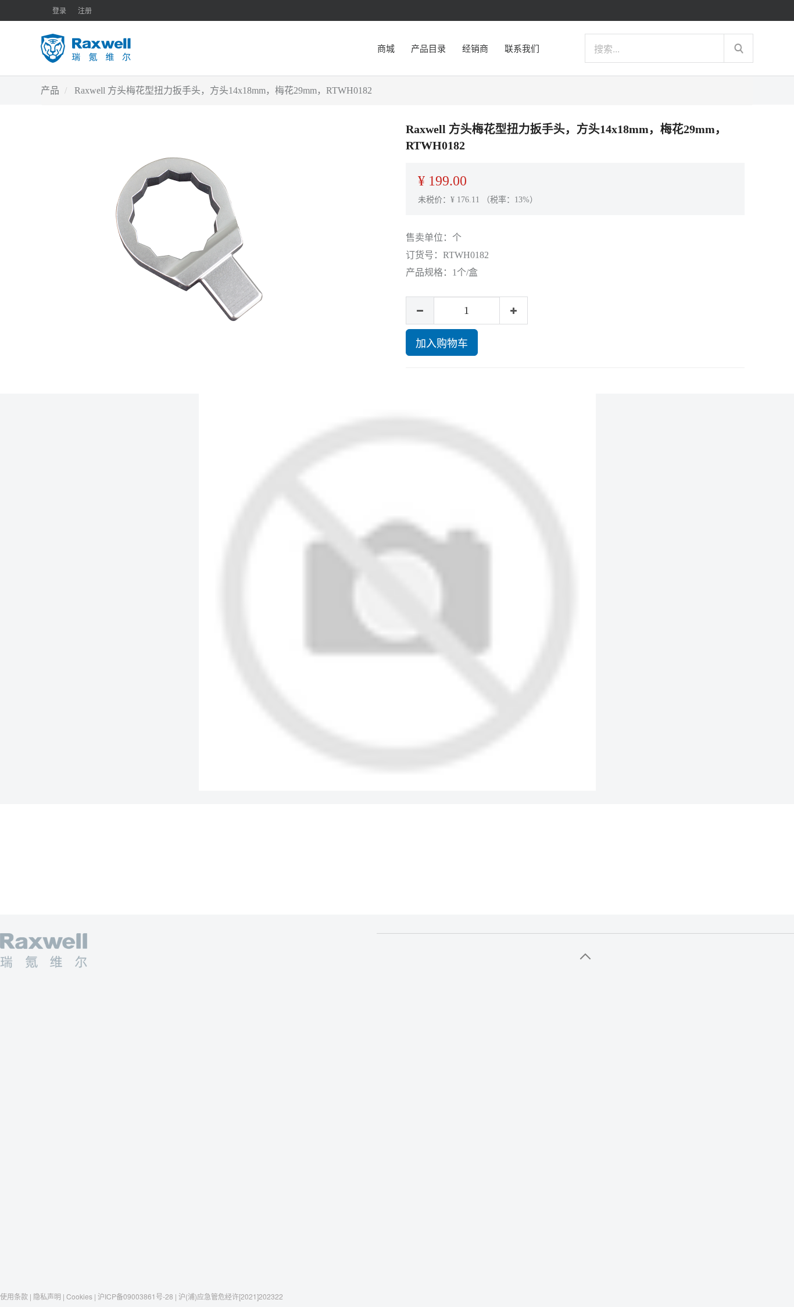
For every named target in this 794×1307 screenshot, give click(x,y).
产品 (50, 90)
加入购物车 (442, 342)
